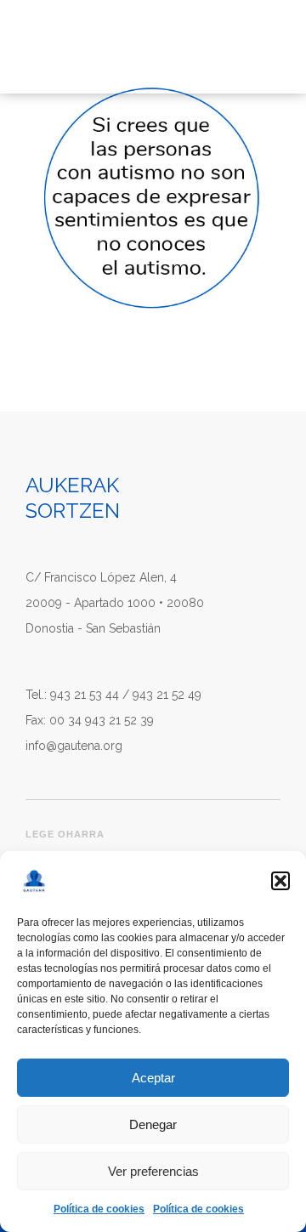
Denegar (153, 1124)
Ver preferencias (153, 1171)
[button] (280, 880)
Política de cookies (99, 1209)
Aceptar (153, 1077)
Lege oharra (65, 834)
